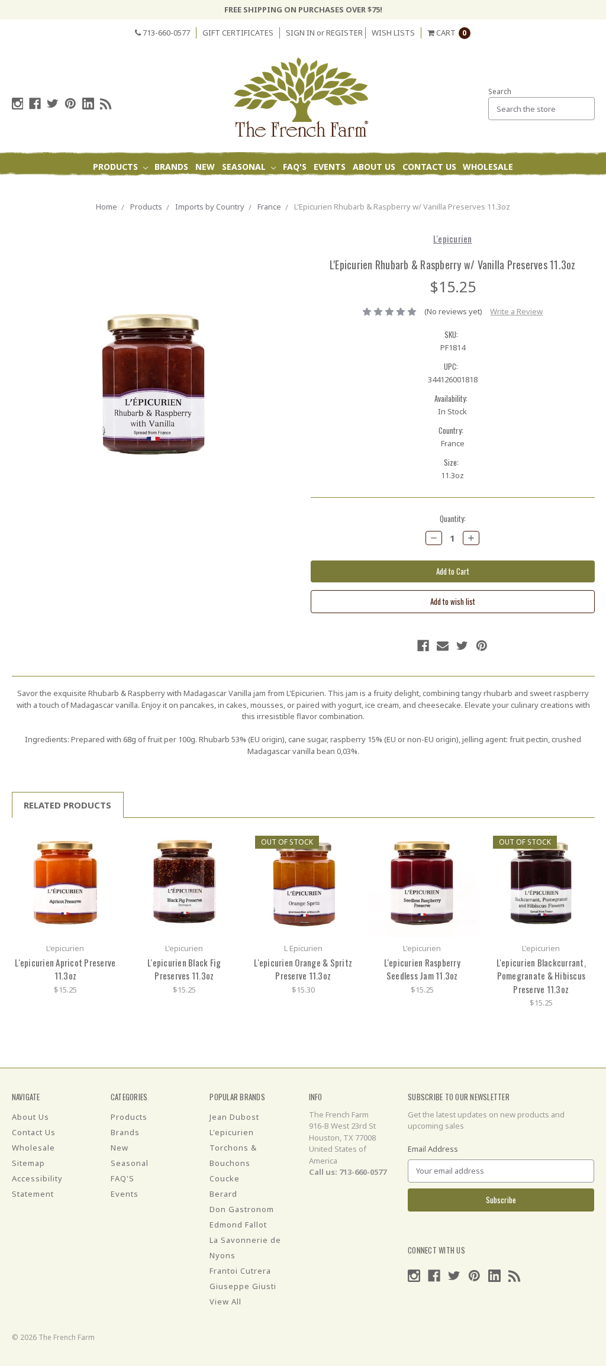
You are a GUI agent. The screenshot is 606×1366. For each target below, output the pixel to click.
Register (344, 32)
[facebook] (35, 103)
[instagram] (18, 103)
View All (225, 1301)
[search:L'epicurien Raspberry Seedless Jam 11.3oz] (462, 843)
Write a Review (516, 311)
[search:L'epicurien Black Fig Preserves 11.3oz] (224, 843)
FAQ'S (295, 166)
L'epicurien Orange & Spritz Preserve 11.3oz (303, 969)
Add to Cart (65, 883)
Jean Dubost (234, 1117)
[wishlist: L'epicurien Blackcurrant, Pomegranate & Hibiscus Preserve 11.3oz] (581, 860)
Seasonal (245, 166)
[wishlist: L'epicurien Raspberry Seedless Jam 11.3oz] (462, 860)
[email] (443, 646)
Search (499, 91)
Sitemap (28, 1163)
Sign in (300, 32)
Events (330, 166)
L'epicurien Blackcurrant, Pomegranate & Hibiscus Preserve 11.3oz (541, 975)
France (269, 206)
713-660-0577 (165, 32)
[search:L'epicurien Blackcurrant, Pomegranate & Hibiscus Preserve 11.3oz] (581, 843)
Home (106, 206)
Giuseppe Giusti (242, 1286)
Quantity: (453, 518)
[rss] (106, 103)
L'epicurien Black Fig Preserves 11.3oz (184, 969)
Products (116, 166)
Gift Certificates (237, 32)
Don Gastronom (241, 1209)
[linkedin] (88, 103)
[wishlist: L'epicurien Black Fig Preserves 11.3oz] (224, 860)
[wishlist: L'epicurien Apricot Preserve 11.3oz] (105, 860)
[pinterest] (70, 103)
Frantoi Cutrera (240, 1270)
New (205, 166)
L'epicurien (231, 1132)
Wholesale (488, 166)
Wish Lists (393, 32)
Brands (171, 166)
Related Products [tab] (67, 805)
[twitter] (53, 103)
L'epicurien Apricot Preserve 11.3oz (65, 969)
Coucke (224, 1178)
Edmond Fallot (238, 1224)
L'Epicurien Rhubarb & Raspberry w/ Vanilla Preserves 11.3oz (402, 206)
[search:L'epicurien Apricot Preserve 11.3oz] (105, 843)
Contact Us (429, 166)
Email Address (433, 1148)
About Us (374, 166)
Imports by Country (209, 206)
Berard (223, 1193)
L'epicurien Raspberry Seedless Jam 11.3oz (422, 969)
